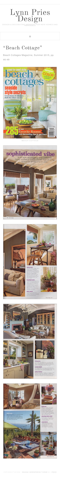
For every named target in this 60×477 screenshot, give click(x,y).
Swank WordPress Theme (35, 472)
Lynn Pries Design (30, 16)
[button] (30, 36)
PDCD (54, 472)
